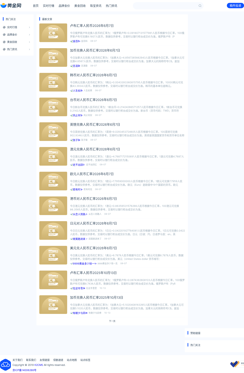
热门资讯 (111, 6)
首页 (36, 6)
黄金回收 (80, 6)
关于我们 (18, 359)
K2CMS (38, 364)
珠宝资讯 (95, 6)
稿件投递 (235, 5)
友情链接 (45, 359)
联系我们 (31, 359)
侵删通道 (58, 359)
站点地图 (72, 359)
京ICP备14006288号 (24, 370)
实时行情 (48, 6)
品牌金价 (64, 6)
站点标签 (85, 359)
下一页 (112, 321)
